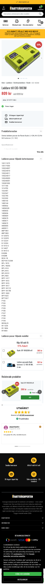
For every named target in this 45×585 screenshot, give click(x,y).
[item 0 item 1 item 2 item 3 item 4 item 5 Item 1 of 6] (22, 58)
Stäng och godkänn (22, 574)
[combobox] (22, 14)
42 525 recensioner (26, 415)
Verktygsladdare (19, 83)
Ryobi (28, 83)
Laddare (9, 83)
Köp (30, 397)
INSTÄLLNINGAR (22, 579)
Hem (3, 83)
